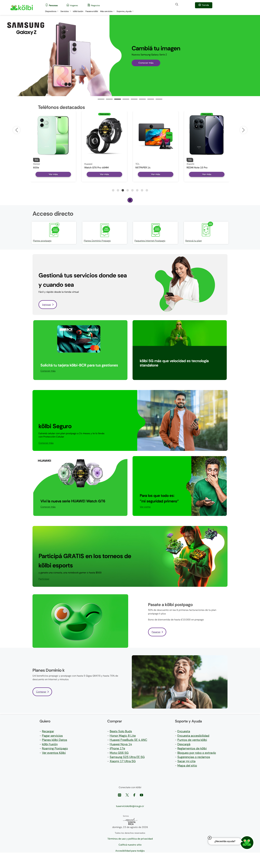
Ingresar (46, 304)
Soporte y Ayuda (124, 11)
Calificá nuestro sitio (130, 844)
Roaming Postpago (55, 748)
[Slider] (101, 99)
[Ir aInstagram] (120, 794)
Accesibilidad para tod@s (130, 850)
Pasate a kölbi (91, 11)
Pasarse (156, 631)
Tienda (205, 5)
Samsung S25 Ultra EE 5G (127, 757)
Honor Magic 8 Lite (123, 736)
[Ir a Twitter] (127, 794)
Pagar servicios (52, 736)
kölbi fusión (78, 11)
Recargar (48, 731)
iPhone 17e (117, 748)
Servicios (64, 11)
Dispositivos (51, 11)
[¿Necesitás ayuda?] (247, 842)
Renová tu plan (193, 240)
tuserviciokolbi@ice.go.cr (130, 806)
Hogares (74, 5)
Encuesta (183, 731)
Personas (53, 5)
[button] (243, 130)
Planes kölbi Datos (54, 740)
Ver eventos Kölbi (54, 753)
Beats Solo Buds (121, 731)
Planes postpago (42, 240)
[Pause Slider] (130, 200)
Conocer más (145, 62)
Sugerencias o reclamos (193, 757)
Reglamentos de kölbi (192, 748)
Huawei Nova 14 (121, 744)
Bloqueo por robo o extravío (196, 753)
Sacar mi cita (186, 761)
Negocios (95, 5)
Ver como (145, 506)
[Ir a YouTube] (141, 794)
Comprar (41, 691)
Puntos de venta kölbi (192, 740)
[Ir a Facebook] (134, 794)
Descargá (183, 744)
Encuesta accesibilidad (193, 736)
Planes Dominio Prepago (97, 240)
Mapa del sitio (187, 765)
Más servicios (106, 11)
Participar (145, 370)
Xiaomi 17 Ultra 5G (123, 761)
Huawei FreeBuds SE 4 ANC (128, 740)
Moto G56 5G (119, 753)
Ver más (53, 174)
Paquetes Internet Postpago (150, 240)
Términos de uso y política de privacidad (130, 838)
